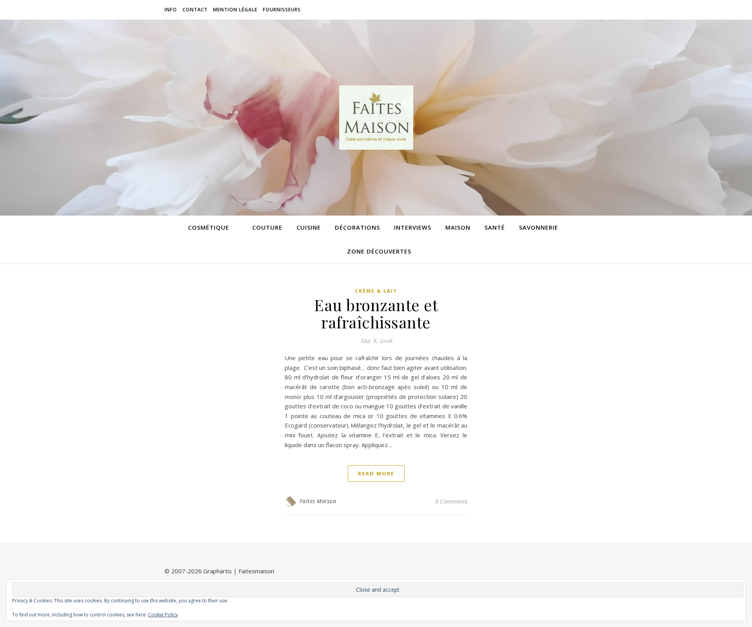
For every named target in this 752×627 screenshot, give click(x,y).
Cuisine (308, 227)
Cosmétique (208, 227)
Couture (267, 227)
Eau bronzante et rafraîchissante (376, 313)
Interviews (412, 227)
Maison (457, 227)
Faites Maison (318, 501)
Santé (494, 227)
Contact (195, 9)
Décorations (357, 227)
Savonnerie (538, 227)
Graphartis (217, 571)
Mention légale (235, 9)
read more (376, 473)
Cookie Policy (163, 614)
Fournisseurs (282, 9)
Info (170, 9)
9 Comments (451, 501)
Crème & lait (376, 291)
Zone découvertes (379, 251)
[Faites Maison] (376, 117)
